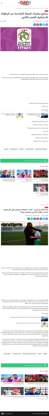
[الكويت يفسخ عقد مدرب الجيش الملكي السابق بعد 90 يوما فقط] (7, 174)
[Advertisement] (24, 62)
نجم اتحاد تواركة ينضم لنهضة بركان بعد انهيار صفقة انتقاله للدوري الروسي (33, 115)
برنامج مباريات (13, 149)
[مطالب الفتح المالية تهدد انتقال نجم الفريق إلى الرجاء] (40, 174)
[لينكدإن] (40, 24)
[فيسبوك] (46, 24)
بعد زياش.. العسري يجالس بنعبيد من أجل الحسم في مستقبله (8, 114)
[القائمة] (1, 3)
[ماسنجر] (34, 24)
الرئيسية (45, 8)
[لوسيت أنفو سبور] (24, 3)
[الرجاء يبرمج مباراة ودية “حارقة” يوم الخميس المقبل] (24, 174)
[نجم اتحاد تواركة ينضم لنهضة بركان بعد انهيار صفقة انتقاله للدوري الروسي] (44, 115)
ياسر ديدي (45, 21)
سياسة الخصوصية (9, 413)
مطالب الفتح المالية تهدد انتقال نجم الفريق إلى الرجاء (41, 179)
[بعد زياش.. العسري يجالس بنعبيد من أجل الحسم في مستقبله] (19, 115)
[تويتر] (43, 24)
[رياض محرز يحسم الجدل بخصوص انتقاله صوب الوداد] (40, 188)
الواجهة (21, 149)
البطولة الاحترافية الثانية (40, 149)
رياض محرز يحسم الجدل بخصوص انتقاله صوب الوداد (42, 193)
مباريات (5, 149)
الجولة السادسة (29, 149)
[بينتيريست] (37, 24)
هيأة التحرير (3, 413)
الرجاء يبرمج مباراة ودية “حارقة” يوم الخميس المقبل (25, 179)
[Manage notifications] (2, 414)
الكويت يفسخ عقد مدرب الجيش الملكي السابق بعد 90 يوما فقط (8, 179)
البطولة (41, 8)
